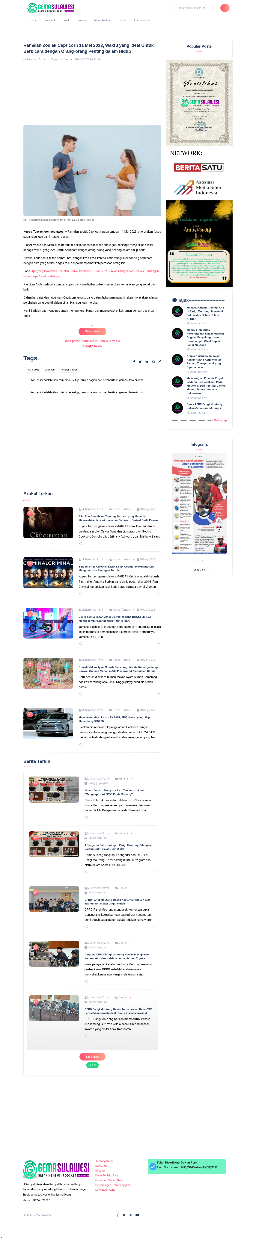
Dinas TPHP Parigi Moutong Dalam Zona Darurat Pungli (204, 406)
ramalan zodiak (69, 369)
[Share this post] (80, 658)
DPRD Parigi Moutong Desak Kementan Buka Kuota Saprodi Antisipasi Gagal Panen (117, 1017)
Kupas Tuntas (102, 20)
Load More (92, 1172)
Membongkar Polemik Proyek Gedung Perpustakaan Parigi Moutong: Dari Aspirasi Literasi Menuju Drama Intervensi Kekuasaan (206, 386)
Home (33, 20)
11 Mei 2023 (32, 369)
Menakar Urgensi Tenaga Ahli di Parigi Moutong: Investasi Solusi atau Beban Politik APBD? (205, 313)
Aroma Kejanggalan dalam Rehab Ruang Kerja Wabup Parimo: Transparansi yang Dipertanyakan (204, 361)
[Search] (225, 8)
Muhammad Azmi (34, 59)
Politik (66, 20)
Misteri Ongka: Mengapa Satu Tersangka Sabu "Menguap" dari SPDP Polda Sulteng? (114, 907)
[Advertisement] (92, 92)
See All (92, 1180)
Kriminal (123, 893)
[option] (199, 503)
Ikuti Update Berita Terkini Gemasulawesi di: (92, 343)
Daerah (122, 20)
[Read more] (159, 658)
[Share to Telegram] (146, 362)
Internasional (142, 20)
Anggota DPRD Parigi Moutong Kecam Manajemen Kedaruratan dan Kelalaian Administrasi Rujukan (117, 1071)
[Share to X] (140, 362)
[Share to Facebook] (134, 362)
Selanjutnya (92, 331)
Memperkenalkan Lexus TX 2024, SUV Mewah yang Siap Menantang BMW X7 (114, 834)
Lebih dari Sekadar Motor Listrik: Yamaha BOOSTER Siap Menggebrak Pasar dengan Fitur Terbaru (115, 734)
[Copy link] (160, 362)
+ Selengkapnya (221, 420)
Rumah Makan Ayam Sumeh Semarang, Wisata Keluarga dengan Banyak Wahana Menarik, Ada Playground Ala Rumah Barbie (119, 784)
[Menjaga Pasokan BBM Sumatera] (199, 503)
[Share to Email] (153, 362)
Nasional (49, 20)
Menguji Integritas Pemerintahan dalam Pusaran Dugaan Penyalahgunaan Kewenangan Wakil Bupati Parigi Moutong (205, 337)
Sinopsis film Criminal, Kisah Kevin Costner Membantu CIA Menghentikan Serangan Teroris (116, 683)
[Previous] (196, 561)
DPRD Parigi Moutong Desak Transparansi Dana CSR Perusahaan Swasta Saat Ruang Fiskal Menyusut (118, 1126)
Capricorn (50, 369)
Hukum (81, 20)
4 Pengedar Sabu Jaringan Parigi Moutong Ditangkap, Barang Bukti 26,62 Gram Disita (119, 962)
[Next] (202, 561)
